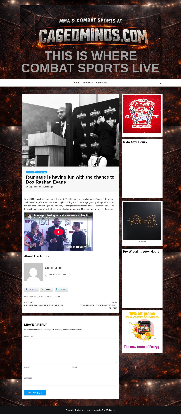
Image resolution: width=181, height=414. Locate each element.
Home (76, 83)
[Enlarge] (158, 98)
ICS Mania (32, 296)
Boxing (30, 172)
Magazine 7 (98, 410)
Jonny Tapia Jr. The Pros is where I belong (97, 305)
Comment (29, 336)
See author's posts (57, 274)
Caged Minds (35, 186)
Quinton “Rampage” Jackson (48, 296)
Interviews (101, 83)
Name (27, 367)
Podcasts (88, 83)
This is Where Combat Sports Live (90, 62)
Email (75, 367)
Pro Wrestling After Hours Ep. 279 (43, 303)
